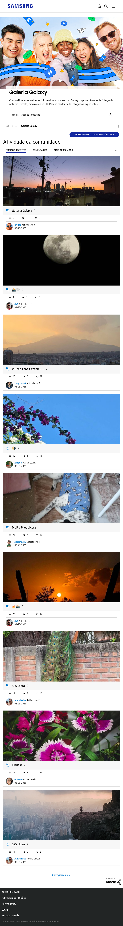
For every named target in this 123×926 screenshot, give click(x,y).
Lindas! (17, 765)
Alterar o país (10, 915)
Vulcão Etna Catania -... (28, 369)
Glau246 (18, 779)
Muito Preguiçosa (24, 527)
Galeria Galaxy (22, 211)
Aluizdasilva (20, 700)
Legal (5, 910)
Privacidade (9, 904)
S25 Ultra (18, 686)
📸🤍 (16, 290)
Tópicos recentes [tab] (16, 150)
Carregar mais (60, 875)
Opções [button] (113, 126)
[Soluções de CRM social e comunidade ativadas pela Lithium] (113, 881)
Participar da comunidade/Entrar (94, 134)
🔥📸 (16, 607)
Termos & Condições (14, 898)
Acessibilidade (11, 892)
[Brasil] (20, 5)
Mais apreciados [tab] (63, 150)
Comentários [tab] (40, 150)
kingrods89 (20, 383)
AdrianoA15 (20, 542)
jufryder (18, 462)
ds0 (16, 304)
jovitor (17, 225)
